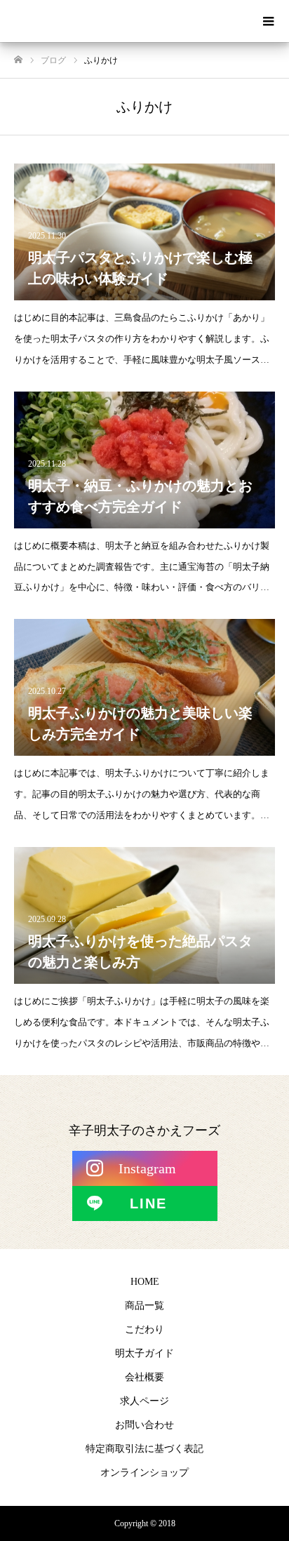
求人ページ (144, 1401)
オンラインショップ (144, 1472)
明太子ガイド (144, 1353)
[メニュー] (268, 21)
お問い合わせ (144, 1425)
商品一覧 (144, 1305)
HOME (144, 1281)
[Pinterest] (144, 1203)
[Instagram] (144, 1168)
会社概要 (144, 1377)
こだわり (144, 1329)
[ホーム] (18, 60)
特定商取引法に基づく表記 (144, 1448)
